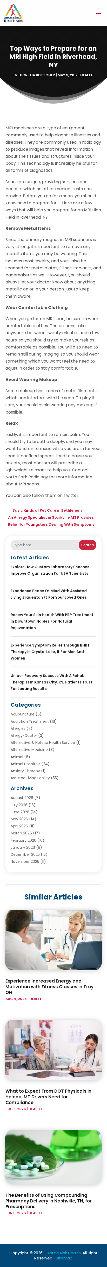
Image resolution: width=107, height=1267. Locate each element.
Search (87, 545)
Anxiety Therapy (25, 771)
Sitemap (64, 1258)
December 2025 (25, 854)
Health (86, 75)
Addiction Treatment (30, 721)
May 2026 (19, 819)
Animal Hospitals (25, 763)
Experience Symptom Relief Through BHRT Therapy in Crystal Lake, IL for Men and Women (50, 652)
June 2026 (20, 812)
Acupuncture (23, 714)
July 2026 (19, 805)
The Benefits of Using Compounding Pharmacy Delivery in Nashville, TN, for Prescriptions (48, 1201)
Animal (17, 756)
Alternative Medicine (29, 749)
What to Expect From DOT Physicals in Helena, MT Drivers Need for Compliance (48, 1097)
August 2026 (22, 797)
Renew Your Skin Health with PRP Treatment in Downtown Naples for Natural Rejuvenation (52, 621)
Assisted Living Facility (30, 778)
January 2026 (23, 847)
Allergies (18, 728)
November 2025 (25, 861)
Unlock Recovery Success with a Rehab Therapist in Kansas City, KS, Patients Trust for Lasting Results (51, 682)
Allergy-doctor (24, 735)
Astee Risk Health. (64, 1253)
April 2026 (19, 826)
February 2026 (23, 840)
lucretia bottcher (36, 75)
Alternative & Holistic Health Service (43, 742)
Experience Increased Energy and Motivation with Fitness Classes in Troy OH (49, 987)
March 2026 (21, 833)
